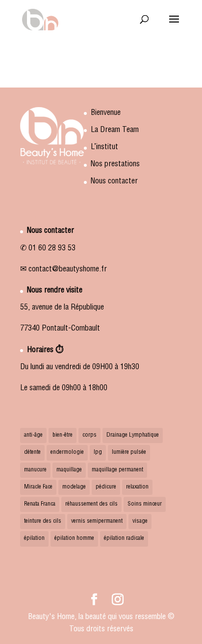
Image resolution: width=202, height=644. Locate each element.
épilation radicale (124, 538)
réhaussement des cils (91, 504)
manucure (35, 470)
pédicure (106, 487)
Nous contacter (114, 182)
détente (32, 452)
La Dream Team (115, 130)
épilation (34, 538)
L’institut (104, 148)
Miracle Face (38, 487)
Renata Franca (39, 504)
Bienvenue (106, 113)
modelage (74, 487)
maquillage (69, 470)
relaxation (137, 487)
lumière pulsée (129, 452)
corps (89, 435)
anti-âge (33, 435)
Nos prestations (115, 165)
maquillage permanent (117, 470)
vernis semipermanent (97, 521)
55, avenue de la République (62, 308)
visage (140, 521)
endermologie (67, 452)
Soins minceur (144, 504)
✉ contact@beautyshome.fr (63, 270)
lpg (98, 452)
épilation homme (74, 538)
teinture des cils (42, 521)
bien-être (62, 435)
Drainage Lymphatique (132, 435)
